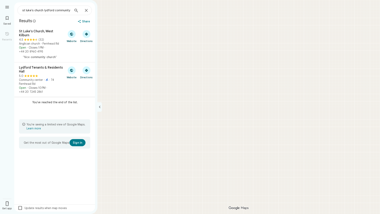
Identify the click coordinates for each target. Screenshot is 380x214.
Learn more (34, 128)
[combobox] (46, 10)
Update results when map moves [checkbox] (42, 208)
